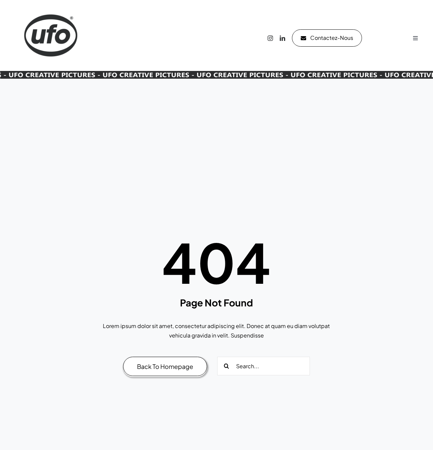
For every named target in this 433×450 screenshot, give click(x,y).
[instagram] (270, 38)
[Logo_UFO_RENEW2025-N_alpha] (50, 7)
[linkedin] (282, 38)
